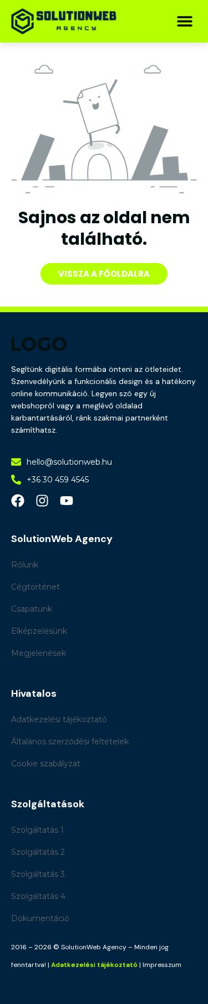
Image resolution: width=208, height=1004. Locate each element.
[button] (184, 21)
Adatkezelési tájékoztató (94, 964)
